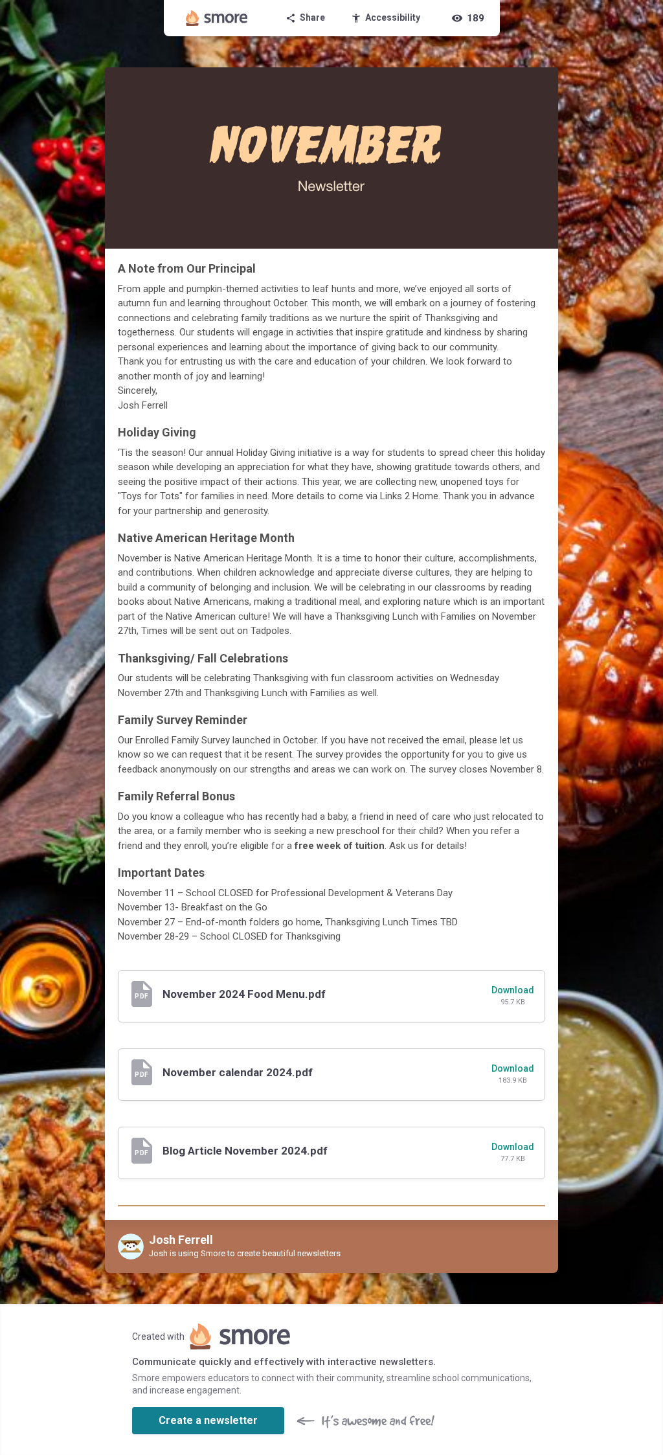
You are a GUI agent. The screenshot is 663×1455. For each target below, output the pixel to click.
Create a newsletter (208, 1420)
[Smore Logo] (216, 18)
